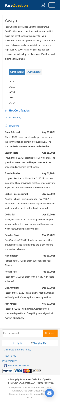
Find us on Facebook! (18, 365)
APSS (12, 92)
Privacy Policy (9, 360)
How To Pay (10, 355)
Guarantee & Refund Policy (17, 349)
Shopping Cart (39, 343)
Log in (18, 343)
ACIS (11, 81)
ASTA (12, 102)
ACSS (12, 86)
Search (51, 333)
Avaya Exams (34, 71)
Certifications (17, 71)
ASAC (12, 97)
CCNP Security (13, 117)
